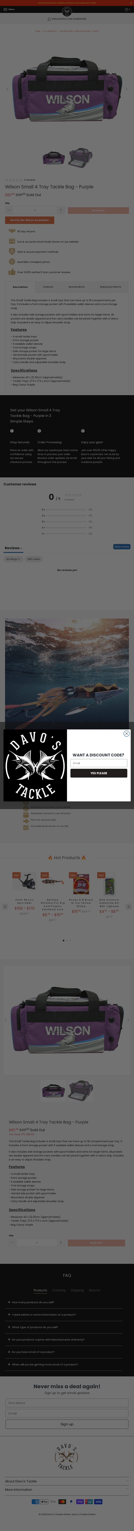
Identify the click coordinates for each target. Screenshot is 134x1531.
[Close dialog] (126, 734)
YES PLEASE (99, 773)
